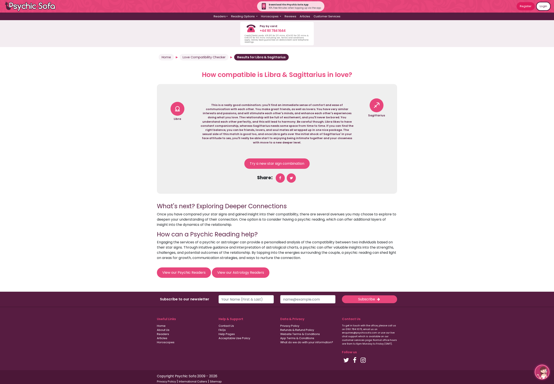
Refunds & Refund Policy (297, 330)
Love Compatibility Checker (204, 57)
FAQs (222, 330)
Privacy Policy (289, 326)
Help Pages (227, 334)
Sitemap (216, 381)
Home (166, 57)
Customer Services (327, 16)
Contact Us (226, 326)
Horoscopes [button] (270, 16)
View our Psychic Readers (184, 272)
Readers (163, 334)
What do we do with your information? (306, 342)
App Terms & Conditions (297, 338)
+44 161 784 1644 (272, 30)
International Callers (193, 381)
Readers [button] (220, 16)
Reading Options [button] (243, 16)
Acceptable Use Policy (234, 338)
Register (525, 6)
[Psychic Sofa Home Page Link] (32, 6)
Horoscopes (165, 342)
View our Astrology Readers (240, 272)
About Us (163, 330)
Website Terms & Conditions (300, 334)
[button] (542, 372)
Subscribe (367, 299)
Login (543, 6)
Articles (305, 16)
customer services (353, 340)
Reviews (290, 16)
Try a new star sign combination (277, 163)
